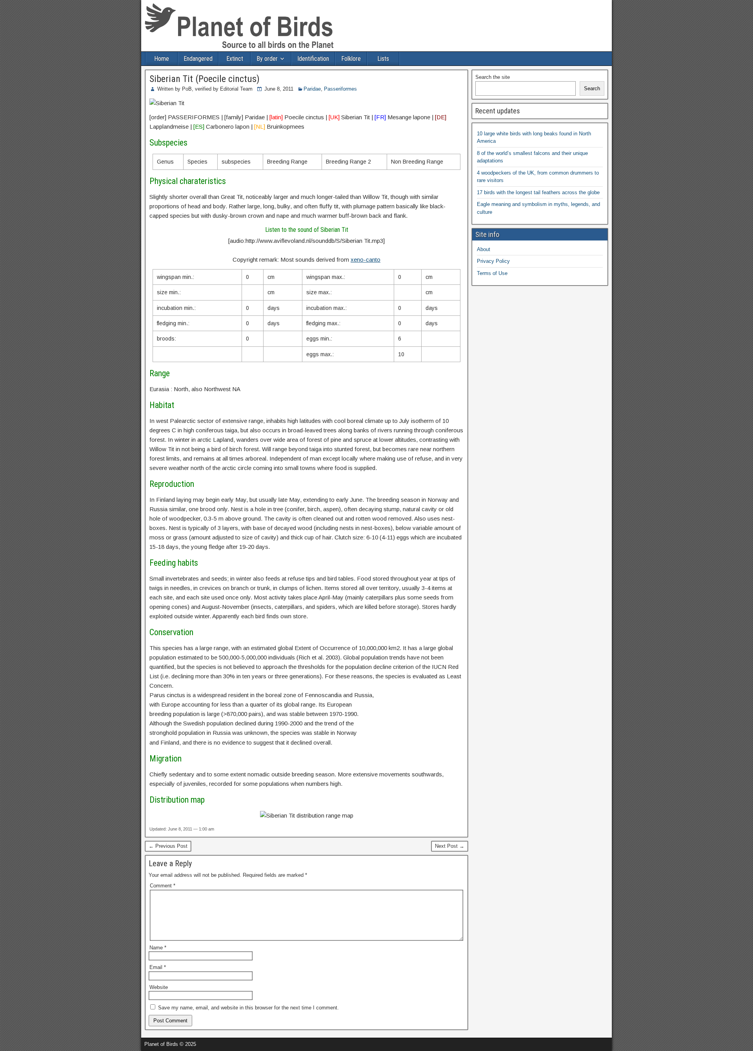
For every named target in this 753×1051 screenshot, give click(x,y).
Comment (162, 886)
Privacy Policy (493, 261)
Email (157, 967)
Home (161, 58)
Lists (383, 58)
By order (267, 58)
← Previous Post (168, 846)
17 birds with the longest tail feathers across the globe (538, 192)
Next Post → (449, 846)
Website (158, 987)
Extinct (234, 58)
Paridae (312, 89)
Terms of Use (492, 273)
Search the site (492, 77)
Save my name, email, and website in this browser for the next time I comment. (248, 1008)
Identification (313, 58)
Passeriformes (340, 89)
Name (157, 948)
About (483, 249)
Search (592, 88)
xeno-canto (365, 259)
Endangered (198, 58)
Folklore (351, 58)
